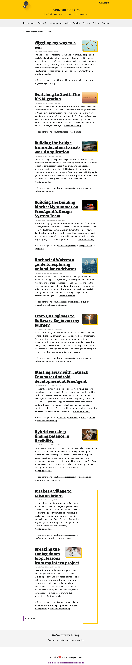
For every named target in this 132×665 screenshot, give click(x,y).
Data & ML (42, 23)
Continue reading (43, 74)
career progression (67, 188)
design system (85, 245)
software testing (65, 361)
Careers (105, 23)
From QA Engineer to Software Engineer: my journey (57, 320)
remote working (42, 480)
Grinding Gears (66, 10)
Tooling (76, 23)
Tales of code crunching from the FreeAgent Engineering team (66, 14)
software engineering (45, 191)
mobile (92, 417)
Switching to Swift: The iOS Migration (57, 97)
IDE (84, 301)
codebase (62, 301)
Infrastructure (56, 23)
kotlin (83, 417)
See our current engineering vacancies (66, 640)
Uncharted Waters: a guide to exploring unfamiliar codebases (55, 264)
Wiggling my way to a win (55, 45)
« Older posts (31, 618)
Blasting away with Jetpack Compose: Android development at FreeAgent (61, 376)
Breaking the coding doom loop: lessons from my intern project (57, 555)
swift (78, 131)
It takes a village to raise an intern (53, 493)
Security (86, 23)
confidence (75, 301)
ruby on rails (76, 80)
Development (29, 23)
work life (56, 480)
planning (64, 605)
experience (53, 538)
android (62, 417)
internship (63, 80)
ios (72, 131)
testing (52, 83)
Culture (96, 23)
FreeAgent (72, 657)
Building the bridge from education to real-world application (57, 147)
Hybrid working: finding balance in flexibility (52, 436)
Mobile (68, 23)
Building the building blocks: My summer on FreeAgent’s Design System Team (56, 209)
